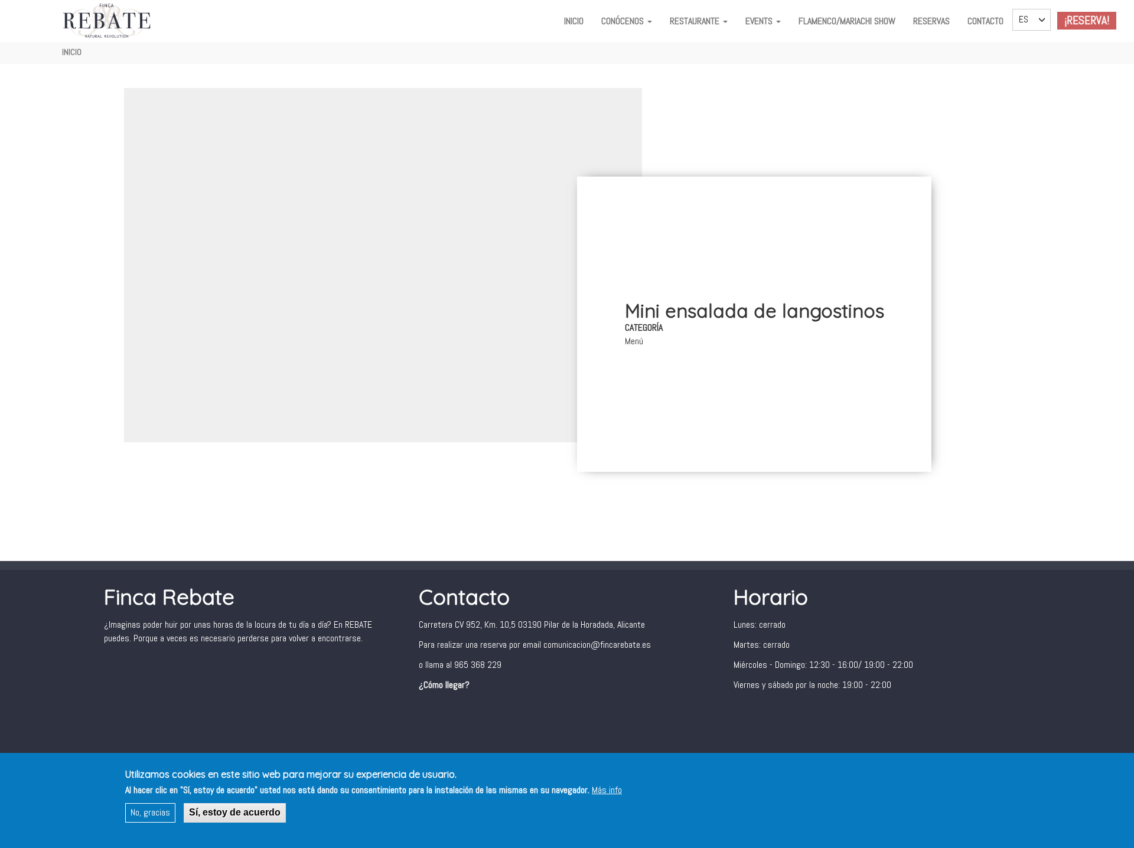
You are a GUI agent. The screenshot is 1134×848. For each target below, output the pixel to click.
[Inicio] (108, 20)
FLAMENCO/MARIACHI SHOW (847, 21)
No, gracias (150, 812)
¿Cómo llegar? (444, 685)
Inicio (574, 21)
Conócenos (623, 21)
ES (1023, 19)
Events (760, 21)
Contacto (985, 21)
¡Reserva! (1086, 20)
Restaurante (696, 21)
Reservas (931, 21)
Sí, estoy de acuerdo (235, 812)
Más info (607, 790)
